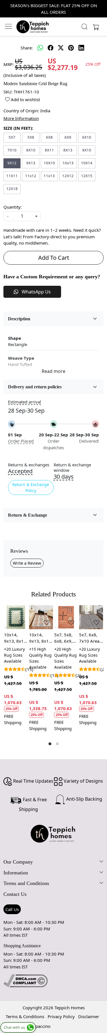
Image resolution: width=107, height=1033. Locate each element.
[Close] (100, 6)
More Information (21, 118)
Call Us (12, 909)
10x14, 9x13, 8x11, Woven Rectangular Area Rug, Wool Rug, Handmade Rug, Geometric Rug (41, 638)
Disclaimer (88, 1016)
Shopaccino (39, 1026)
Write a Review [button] (27, 563)
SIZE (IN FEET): (18, 128)
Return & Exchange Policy (30, 487)
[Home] (32, 26)
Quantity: (12, 207)
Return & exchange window (72, 467)
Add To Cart (53, 257)
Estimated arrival (24, 402)
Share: (27, 48)
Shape (14, 338)
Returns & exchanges (28, 464)
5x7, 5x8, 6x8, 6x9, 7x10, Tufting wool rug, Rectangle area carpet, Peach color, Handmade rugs (66, 638)
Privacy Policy (61, 1016)
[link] (84, 26)
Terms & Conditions (25, 1016)
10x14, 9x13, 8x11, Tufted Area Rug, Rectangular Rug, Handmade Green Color (16, 638)
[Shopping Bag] (95, 27)
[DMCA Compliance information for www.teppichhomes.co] (25, 980)
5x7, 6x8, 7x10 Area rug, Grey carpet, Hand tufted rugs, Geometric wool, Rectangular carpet (90, 638)
